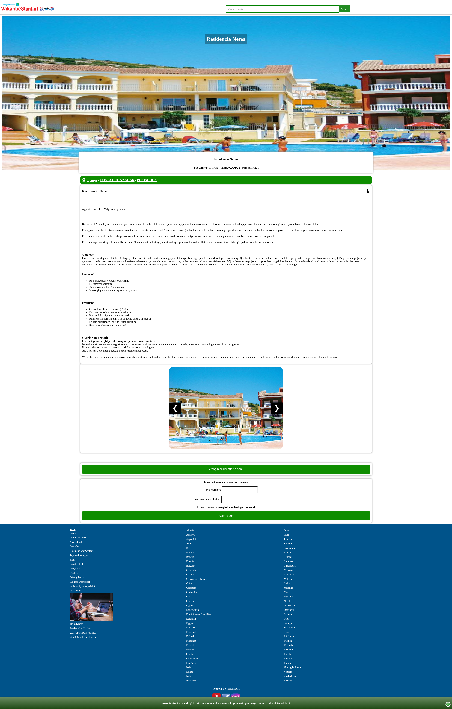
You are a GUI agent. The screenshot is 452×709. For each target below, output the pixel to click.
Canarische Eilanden (196, 579)
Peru (286, 618)
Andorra (190, 534)
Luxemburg (290, 565)
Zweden (288, 680)
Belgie (189, 548)
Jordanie (288, 543)
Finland (190, 645)
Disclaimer (75, 573)
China (189, 583)
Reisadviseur (76, 624)
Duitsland (191, 618)
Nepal (287, 601)
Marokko (288, 588)
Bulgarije (190, 565)
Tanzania (288, 645)
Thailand (288, 649)
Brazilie (190, 561)
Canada (190, 574)
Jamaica (288, 539)
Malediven (289, 574)
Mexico (287, 592)
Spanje (92, 180)
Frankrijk (191, 649)
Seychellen (289, 627)
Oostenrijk (289, 610)
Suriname (288, 641)
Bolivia (190, 552)
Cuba (188, 596)
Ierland (189, 667)
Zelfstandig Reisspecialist (82, 586)
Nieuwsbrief (76, 542)
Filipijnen (191, 641)
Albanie (190, 530)
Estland (190, 636)
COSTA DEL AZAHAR (117, 180)
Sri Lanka (289, 636)
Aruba (189, 543)
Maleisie (288, 579)
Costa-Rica (191, 592)
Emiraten (190, 627)
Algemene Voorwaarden (82, 551)
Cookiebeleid (76, 564)
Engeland (191, 632)
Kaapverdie (289, 548)
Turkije (287, 663)
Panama (288, 614)
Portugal (288, 623)
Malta (287, 583)
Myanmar (288, 596)
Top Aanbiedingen (79, 555)
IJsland (189, 671)
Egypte (189, 623)
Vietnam (288, 671)
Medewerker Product (80, 628)
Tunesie (288, 658)
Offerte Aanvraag (78, 537)
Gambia (190, 654)
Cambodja (191, 570)
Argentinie (191, 539)
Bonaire (190, 557)
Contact (73, 533)
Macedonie (289, 570)
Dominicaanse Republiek (198, 614)
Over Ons (74, 546)
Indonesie (191, 680)
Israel (286, 530)
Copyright (75, 568)
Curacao (190, 601)
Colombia (191, 588)
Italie (286, 534)
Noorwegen (289, 605)
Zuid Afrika (290, 676)
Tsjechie (288, 654)
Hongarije (191, 663)
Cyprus (189, 605)
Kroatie (287, 552)
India (188, 676)
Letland (288, 557)
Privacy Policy (77, 577)
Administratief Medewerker (84, 637)
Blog (72, 559)
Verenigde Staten (292, 667)
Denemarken (192, 610)
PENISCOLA (147, 180)
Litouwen (288, 561)
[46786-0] (368, 191)
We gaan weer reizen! (80, 581)
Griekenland (192, 658)
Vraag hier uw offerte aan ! (226, 469)
